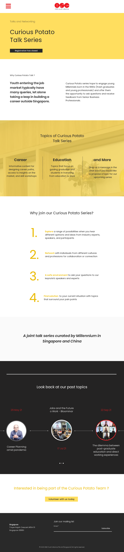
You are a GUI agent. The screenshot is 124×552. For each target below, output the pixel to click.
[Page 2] (61, 463)
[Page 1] (59, 463)
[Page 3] (63, 463)
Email (56, 526)
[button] (8, 6)
